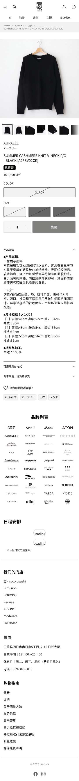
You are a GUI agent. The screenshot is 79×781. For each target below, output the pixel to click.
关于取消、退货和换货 (17, 376)
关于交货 (10, 720)
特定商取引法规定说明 (19, 734)
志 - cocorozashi (15, 581)
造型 (35, 17)
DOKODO (10, 595)
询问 (7, 699)
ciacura (44, 764)
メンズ (54, 397)
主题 (49, 17)
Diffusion (10, 588)
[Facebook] (35, 774)
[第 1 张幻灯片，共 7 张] (7, 130)
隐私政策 (10, 741)
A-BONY (9, 609)
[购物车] (74, 6)
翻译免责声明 (13, 748)
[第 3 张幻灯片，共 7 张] (30, 130)
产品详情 (9, 250)
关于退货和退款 (14, 727)
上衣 (42, 397)
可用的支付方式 (13, 366)
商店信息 (65, 17)
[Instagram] (43, 774)
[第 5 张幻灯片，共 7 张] (53, 130)
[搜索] (14, 6)
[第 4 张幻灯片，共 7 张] (41, 130)
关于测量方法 (13, 706)
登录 (7, 692)
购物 (22, 17)
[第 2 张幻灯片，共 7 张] (18, 130)
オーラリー (28, 397)
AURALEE (11, 145)
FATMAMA (10, 622)
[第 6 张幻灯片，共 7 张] (64, 130)
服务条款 (10, 713)
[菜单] (5, 7)
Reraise (9, 602)
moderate (11, 616)
